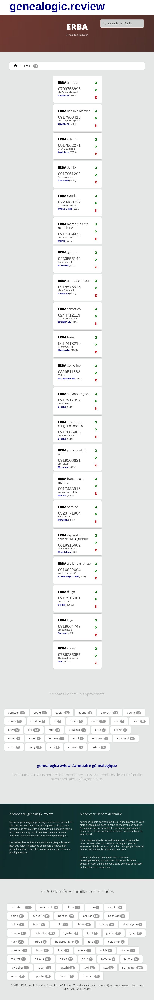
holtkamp (115, 941)
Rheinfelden (64, 552)
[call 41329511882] (96, 366)
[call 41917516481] (96, 593)
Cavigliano (63, 95)
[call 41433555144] (96, 253)
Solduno (62, 605)
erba (53, 730)
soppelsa (41, 976)
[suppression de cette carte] (96, 98)
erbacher (77, 730)
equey (14, 721)
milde (105, 950)
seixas (17, 976)
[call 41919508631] (96, 451)
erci (54, 747)
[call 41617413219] (96, 338)
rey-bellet (19, 967)
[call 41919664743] (96, 621)
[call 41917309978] (96, 225)
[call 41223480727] (96, 197)
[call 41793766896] (96, 83)
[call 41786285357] (96, 649)
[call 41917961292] (96, 168)
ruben (44, 967)
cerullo (60, 924)
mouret (18, 959)
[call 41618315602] (96, 536)
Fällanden (63, 265)
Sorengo (62, 633)
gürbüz (39, 941)
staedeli (65, 976)
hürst (42, 950)
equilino (37, 721)
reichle (130, 959)
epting (133, 712)
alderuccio (48, 907)
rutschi (66, 967)
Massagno (63, 467)
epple (39, 712)
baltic (17, 916)
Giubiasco (63, 293)
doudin (18, 933)
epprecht (109, 712)
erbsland (99, 738)
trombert (90, 976)
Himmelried (64, 350)
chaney (106, 924)
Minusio (62, 495)
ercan (13, 747)
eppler (61, 712)
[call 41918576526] (96, 282)
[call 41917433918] (96, 480)
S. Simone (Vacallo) (68, 576)
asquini (114, 907)
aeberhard (20, 907)
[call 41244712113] (96, 310)
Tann (60, 661)
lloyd (62, 950)
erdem (98, 747)
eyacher (70, 933)
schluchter (132, 967)
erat (118, 721)
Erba (27, 66)
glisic (134, 933)
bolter (17, 924)
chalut (83, 924)
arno (93, 907)
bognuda (116, 916)
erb (33, 730)
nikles (66, 959)
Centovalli (63, 180)
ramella (107, 959)
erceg (34, 747)
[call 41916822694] (96, 564)
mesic (84, 950)
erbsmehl (125, 738)
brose (38, 924)
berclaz (90, 916)
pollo (86, 959)
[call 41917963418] (96, 112)
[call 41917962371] (96, 140)
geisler (112, 933)
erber (34, 738)
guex (17, 941)
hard (92, 941)
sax (107, 967)
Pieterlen (63, 520)
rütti (88, 967)
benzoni (65, 916)
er (57, 721)
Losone (62, 407)
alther (73, 907)
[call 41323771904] (96, 508)
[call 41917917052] (96, 395)
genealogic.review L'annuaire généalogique (77, 766)
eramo (76, 721)
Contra (61, 241)
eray (13, 730)
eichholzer (44, 933)
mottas (127, 950)
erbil (77, 738)
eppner (84, 712)
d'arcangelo (132, 924)
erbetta (56, 738)
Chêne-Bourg (65, 209)
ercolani (75, 747)
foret (91, 933)
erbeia (120, 730)
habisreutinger (66, 941)
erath (138, 721)
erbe (99, 730)
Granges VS (64, 322)
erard (97, 721)
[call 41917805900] (96, 423)
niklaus (42, 959)
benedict (40, 916)
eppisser (16, 712)
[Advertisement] (32, 98)
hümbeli (18, 950)
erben (13, 738)
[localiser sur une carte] (96, 91)
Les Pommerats (66, 378)
